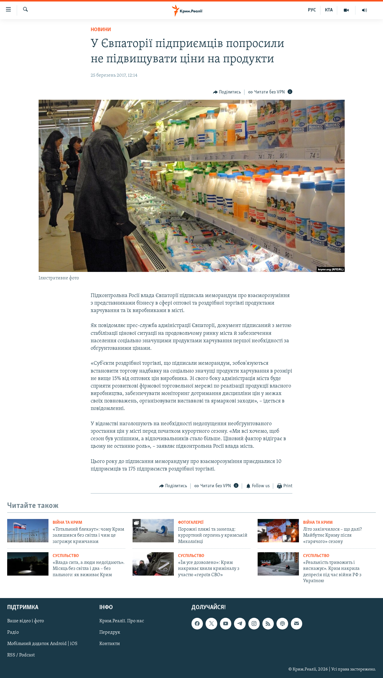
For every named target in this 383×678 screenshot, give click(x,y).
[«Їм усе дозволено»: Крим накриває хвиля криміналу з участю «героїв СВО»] (153, 564)
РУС (312, 10)
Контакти (109, 643)
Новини (101, 30)
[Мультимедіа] (346, 10)
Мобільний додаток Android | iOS (42, 643)
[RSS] (268, 623)
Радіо (13, 632)
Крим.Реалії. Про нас (121, 621)
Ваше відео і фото (25, 621)
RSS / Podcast (21, 655)
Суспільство (66, 556)
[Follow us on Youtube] (225, 623)
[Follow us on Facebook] (197, 623)
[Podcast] (282, 623)
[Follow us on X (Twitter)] (211, 623)
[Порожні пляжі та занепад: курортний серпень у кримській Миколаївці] (153, 530)
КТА (329, 10)
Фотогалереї (190, 522)
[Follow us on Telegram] (239, 623)
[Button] (227, 92)
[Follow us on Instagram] (254, 623)
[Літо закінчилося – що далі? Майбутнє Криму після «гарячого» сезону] (278, 530)
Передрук (109, 632)
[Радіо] (364, 10)
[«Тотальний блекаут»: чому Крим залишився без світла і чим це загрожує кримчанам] (27, 530)
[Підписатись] (296, 623)
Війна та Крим (67, 522)
